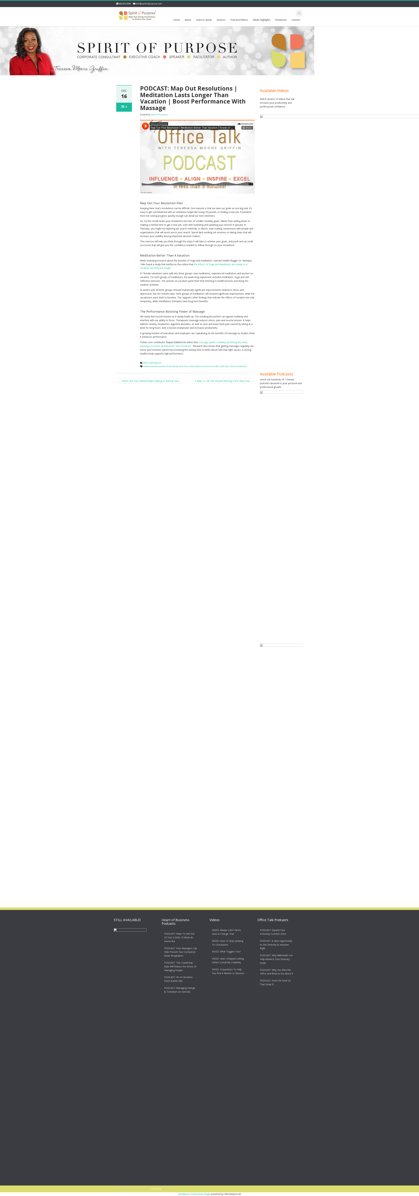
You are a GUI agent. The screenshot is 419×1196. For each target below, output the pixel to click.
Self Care (224, 366)
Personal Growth (210, 366)
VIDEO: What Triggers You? (226, 951)
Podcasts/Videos (239, 19)
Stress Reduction (238, 366)
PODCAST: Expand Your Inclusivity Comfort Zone (273, 931)
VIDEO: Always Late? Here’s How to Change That (226, 931)
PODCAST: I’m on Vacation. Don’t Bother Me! (178, 979)
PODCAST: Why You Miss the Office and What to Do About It (276, 971)
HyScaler (166, 1188)
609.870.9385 (124, 3)
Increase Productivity (167, 366)
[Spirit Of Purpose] (138, 14)
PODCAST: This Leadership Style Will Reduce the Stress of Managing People (180, 966)
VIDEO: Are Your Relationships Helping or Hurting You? (149, 380)
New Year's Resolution (190, 366)
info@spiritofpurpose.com (149, 3)
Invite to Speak (204, 19)
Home (176, 19)
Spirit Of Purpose (159, 114)
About (188, 19)
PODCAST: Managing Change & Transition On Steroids (179, 989)
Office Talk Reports (152, 362)
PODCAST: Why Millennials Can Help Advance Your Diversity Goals (276, 959)
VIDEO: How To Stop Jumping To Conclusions (227, 942)
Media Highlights (261, 19)
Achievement (149, 366)
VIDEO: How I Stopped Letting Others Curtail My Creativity (228, 960)
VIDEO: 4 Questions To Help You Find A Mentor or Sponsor (228, 971)
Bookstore (281, 19)
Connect (295, 19)
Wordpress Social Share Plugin (194, 1194)
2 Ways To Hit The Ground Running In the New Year (224, 380)
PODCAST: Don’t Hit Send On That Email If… (275, 982)
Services (221, 19)
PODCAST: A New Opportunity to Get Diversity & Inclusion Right (276, 944)
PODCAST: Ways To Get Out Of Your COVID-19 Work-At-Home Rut (179, 937)
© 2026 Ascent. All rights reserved (132, 1188)
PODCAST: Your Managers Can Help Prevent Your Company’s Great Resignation (180, 952)
